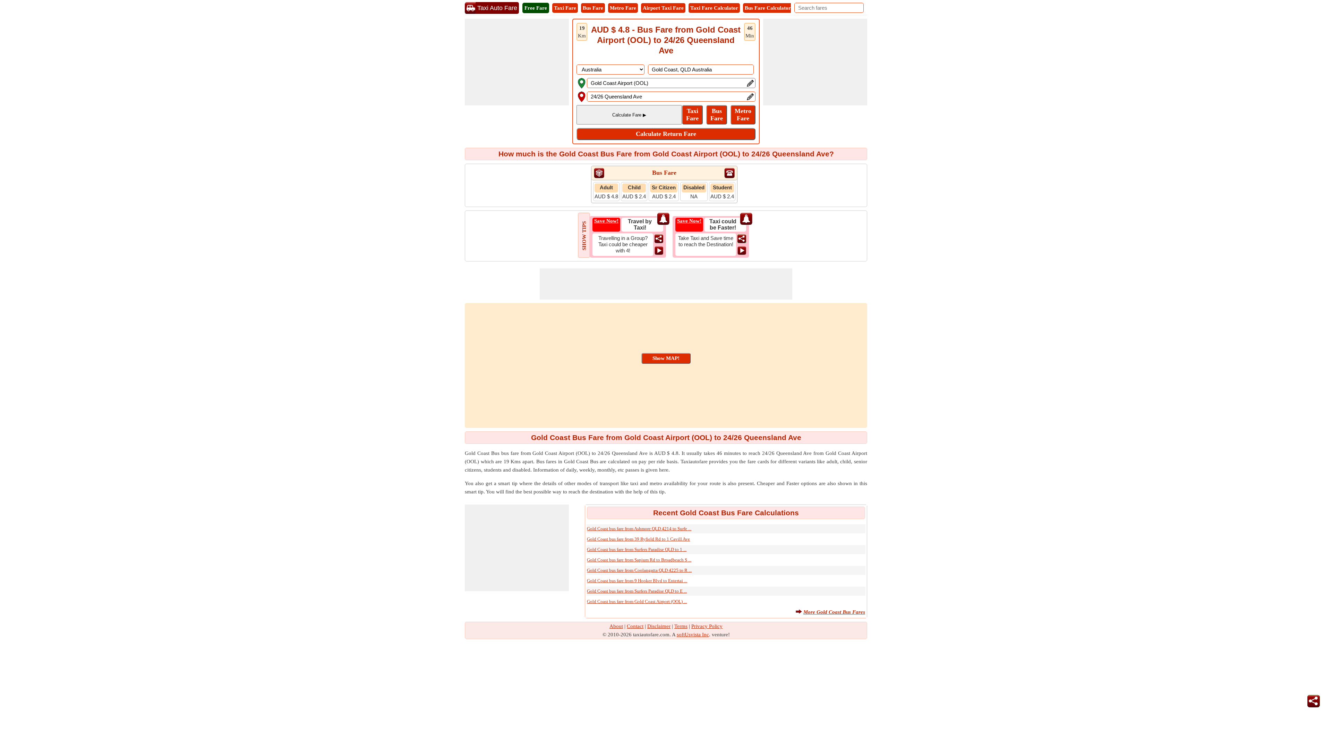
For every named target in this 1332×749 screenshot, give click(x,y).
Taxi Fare (565, 8)
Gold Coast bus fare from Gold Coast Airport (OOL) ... (637, 601)
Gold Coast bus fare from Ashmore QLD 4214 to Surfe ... (639, 528)
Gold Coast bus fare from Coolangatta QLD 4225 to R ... (639, 570)
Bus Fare (593, 8)
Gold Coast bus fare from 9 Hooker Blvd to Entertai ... (637, 580)
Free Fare (535, 8)
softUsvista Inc (693, 634)
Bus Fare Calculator (768, 8)
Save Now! (606, 221)
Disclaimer (659, 626)
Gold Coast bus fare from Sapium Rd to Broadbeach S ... (639, 559)
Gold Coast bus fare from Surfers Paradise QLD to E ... (637, 591)
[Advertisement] (517, 62)
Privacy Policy (707, 626)
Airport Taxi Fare (663, 8)
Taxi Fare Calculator (714, 8)
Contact (635, 626)
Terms (681, 626)
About (616, 626)
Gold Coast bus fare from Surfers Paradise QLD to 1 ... (636, 549)
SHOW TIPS (584, 235)
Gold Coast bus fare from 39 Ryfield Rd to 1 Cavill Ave (638, 539)
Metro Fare (623, 8)
